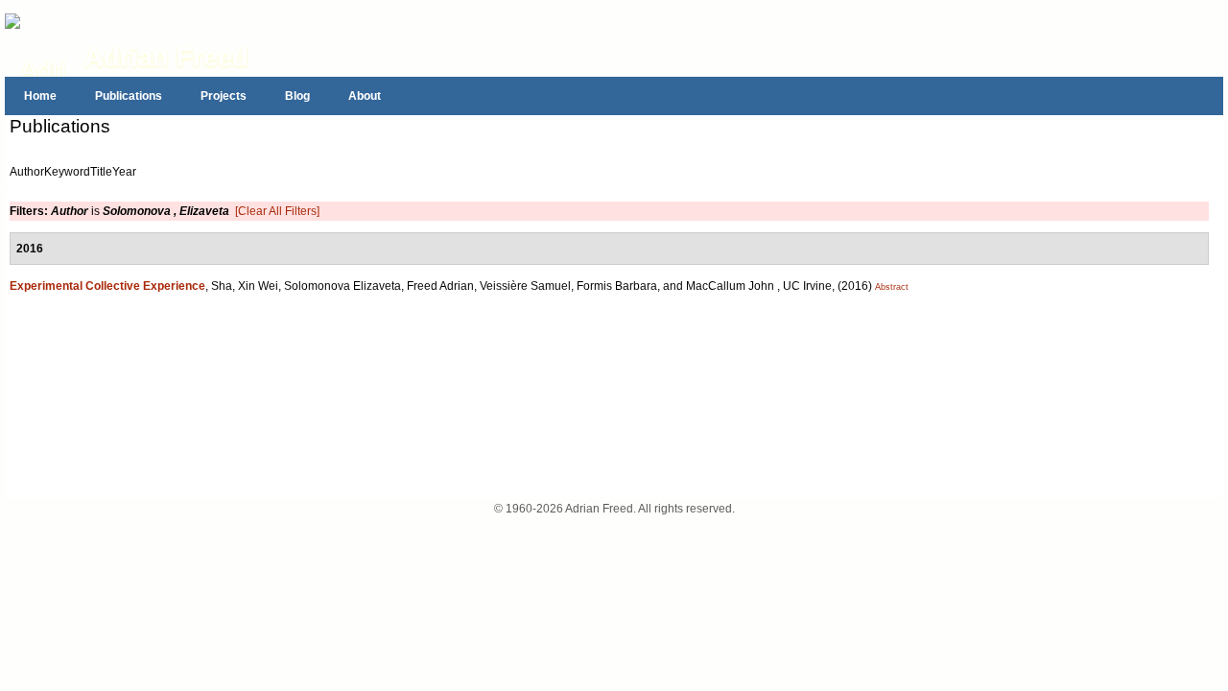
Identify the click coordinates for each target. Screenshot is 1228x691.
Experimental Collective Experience (107, 286)
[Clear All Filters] (277, 211)
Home (40, 96)
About (364, 96)
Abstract (892, 287)
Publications (128, 96)
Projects (224, 96)
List (169, 130)
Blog (297, 96)
